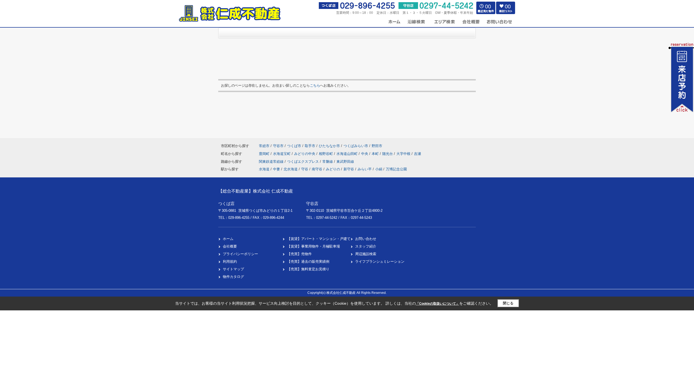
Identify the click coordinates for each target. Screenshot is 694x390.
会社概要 (230, 246)
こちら (315, 85)
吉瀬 (417, 154)
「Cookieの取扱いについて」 (437, 304)
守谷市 (278, 146)
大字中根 (404, 154)
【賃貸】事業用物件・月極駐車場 (313, 246)
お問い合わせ (365, 239)
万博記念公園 (396, 169)
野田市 (377, 146)
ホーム (228, 239)
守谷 (304, 169)
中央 (365, 154)
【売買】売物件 (299, 254)
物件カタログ (233, 277)
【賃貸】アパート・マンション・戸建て (319, 239)
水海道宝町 (282, 154)
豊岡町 (265, 154)
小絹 (378, 169)
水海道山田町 (347, 154)
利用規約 (230, 261)
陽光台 (388, 154)
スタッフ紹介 (365, 246)
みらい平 (365, 169)
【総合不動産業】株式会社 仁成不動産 (255, 191)
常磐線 (328, 162)
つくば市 (294, 146)
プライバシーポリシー (240, 254)
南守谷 (317, 169)
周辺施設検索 (365, 254)
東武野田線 (345, 162)
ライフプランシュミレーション (379, 261)
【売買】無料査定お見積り (308, 269)
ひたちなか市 (329, 146)
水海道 (264, 169)
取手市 (310, 146)
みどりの (333, 169)
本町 (376, 154)
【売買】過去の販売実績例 (308, 261)
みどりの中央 (305, 154)
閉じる (508, 303)
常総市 (264, 146)
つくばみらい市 (355, 146)
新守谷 (348, 169)
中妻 (276, 169)
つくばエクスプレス (303, 162)
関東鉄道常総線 (272, 162)
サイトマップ (233, 269)
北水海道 (291, 169)
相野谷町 (326, 154)
